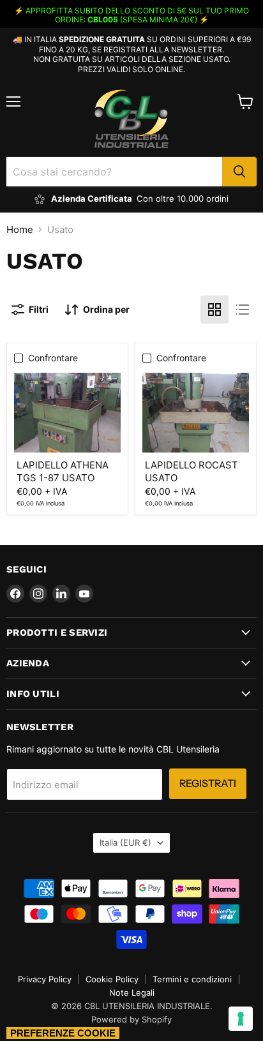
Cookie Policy (112, 979)
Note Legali (131, 992)
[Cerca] (239, 171)
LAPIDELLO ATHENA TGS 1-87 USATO (63, 471)
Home (19, 229)
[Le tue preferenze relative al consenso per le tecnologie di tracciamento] (241, 1019)
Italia (125, 842)
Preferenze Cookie (63, 1033)
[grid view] (214, 310)
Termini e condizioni (192, 979)
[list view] (243, 310)
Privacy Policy (44, 979)
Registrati (207, 783)
